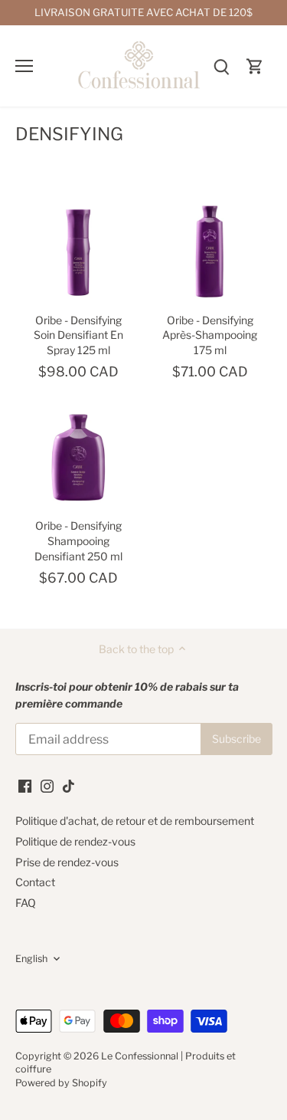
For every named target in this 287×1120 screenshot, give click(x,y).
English (31, 958)
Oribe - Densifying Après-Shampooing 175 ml (209, 335)
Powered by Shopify (61, 1083)
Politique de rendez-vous (75, 841)
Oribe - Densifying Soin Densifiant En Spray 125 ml (78, 335)
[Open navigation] (24, 66)
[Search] (221, 65)
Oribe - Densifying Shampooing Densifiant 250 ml (78, 540)
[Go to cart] (255, 65)
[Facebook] (24, 785)
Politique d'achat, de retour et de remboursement (134, 820)
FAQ (25, 902)
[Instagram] (47, 785)
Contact (35, 881)
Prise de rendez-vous (67, 862)
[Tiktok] (68, 785)
